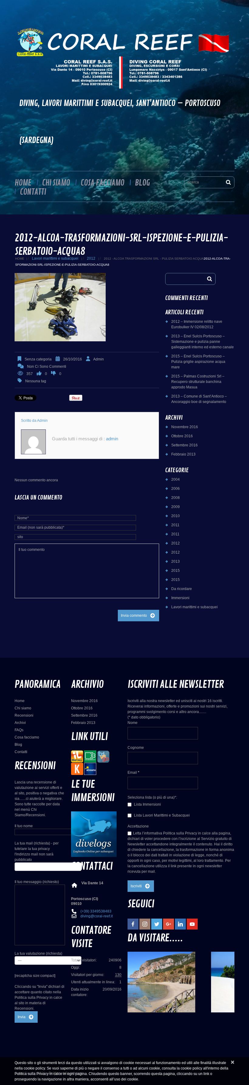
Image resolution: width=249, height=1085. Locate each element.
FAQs (19, 730)
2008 (175, 498)
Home (23, 182)
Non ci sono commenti (46, 366)
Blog (142, 182)
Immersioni (180, 598)
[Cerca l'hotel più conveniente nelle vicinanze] (103, 756)
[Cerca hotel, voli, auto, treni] (90, 768)
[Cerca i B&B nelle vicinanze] (90, 756)
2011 (175, 525)
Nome (133, 723)
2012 (91, 258)
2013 (175, 561)
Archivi (20, 723)
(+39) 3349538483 (95, 911)
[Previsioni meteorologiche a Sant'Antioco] (77, 756)
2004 (175, 479)
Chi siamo (56, 182)
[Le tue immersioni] (94, 834)
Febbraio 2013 (183, 454)
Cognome (136, 748)
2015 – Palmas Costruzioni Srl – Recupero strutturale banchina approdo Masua (197, 381)
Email (133, 772)
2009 (175, 507)
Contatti (33, 191)
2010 (175, 516)
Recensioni (24, 715)
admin (98, 359)
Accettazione (138, 826)
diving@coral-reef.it (96, 916)
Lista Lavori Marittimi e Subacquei (161, 815)
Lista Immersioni (147, 804)
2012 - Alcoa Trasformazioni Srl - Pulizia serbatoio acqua (154, 258)
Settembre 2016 (184, 445)
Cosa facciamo (102, 182)
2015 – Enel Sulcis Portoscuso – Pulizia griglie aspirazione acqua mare (198, 361)
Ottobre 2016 (182, 436)
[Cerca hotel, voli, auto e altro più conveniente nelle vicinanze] (77, 768)
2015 (175, 570)
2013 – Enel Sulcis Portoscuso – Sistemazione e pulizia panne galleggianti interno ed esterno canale (202, 341)
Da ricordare (181, 589)
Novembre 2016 (184, 427)
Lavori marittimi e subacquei (55, 258)
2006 (175, 488)
